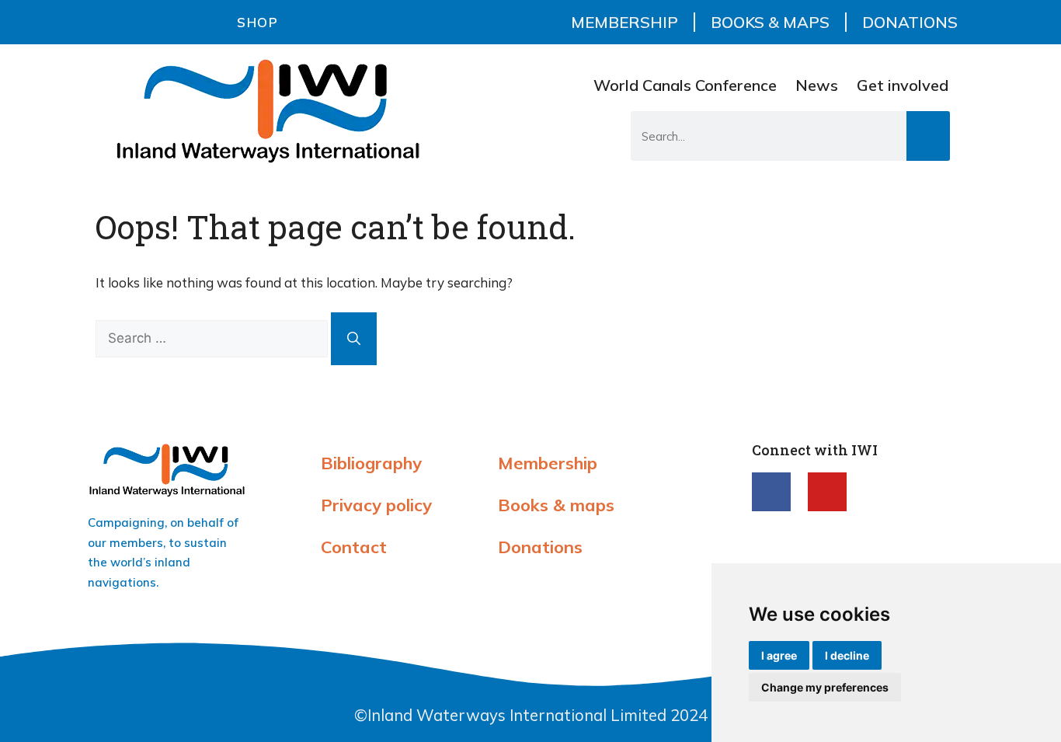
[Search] (928, 136)
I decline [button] (847, 655)
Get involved (902, 85)
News (816, 85)
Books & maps (770, 22)
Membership (624, 22)
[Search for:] (213, 337)
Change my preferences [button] (825, 687)
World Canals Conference (685, 85)
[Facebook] (771, 491)
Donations (910, 22)
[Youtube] (827, 491)
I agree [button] (779, 655)
